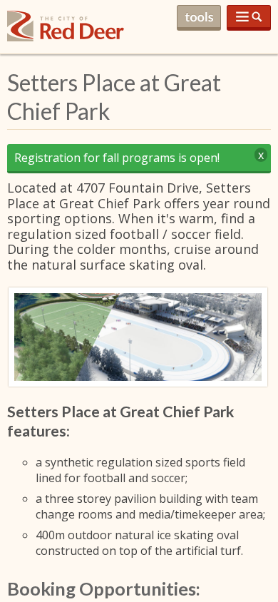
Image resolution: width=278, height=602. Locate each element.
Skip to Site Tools (199, 18)
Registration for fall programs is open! (117, 157)
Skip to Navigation (249, 18)
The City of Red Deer (65, 37)
